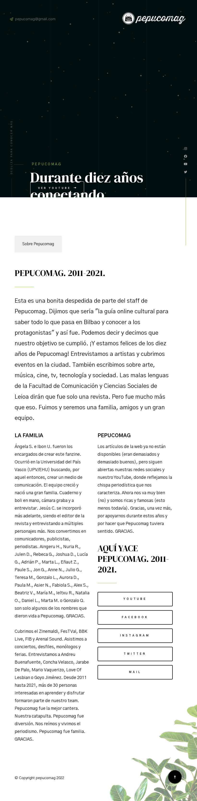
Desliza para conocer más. (12, 146)
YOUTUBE (135, 599)
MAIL (135, 672)
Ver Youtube (55, 188)
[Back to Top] (175, 777)
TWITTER (135, 654)
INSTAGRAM (135, 635)
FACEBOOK (135, 617)
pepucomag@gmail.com (35, 19)
